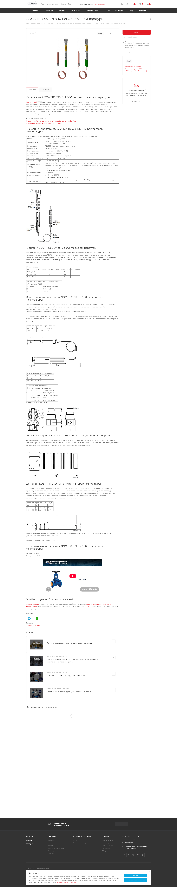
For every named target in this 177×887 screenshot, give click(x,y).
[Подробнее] (114, 641)
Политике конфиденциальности (68, 882)
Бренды (29, 844)
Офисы (75, 840)
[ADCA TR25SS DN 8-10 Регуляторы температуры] (72, 59)
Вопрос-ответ (106, 848)
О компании (52, 840)
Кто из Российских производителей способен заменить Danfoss (51, 121)
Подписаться (121, 824)
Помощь (105, 836)
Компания (52, 836)
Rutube (138, 855)
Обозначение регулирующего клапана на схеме (69, 692)
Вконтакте (124, 855)
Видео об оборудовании (56, 848)
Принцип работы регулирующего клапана (66, 675)
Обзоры (104, 851)
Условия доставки (108, 843)
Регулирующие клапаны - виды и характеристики (69, 643)
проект (87, 606)
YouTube (133, 855)
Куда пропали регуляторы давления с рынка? (44, 123)
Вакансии (51, 853)
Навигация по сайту (82, 836)
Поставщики (52, 851)
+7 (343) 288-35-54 (85, 4)
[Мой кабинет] (127, 4)
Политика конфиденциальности (84, 843)
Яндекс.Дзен (143, 855)
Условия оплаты (107, 840)
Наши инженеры (32, 604)
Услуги (29, 840)
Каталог (30, 836)
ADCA (36, 102)
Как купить (46, 89)
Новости (50, 845)
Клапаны (29, 102)
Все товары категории (133, 66)
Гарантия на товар (108, 845)
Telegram (128, 855)
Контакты (51, 843)
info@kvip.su (129, 843)
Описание (32, 89)
